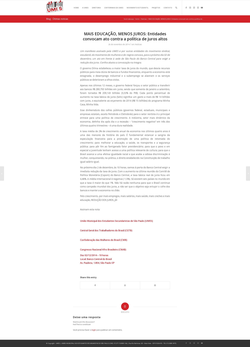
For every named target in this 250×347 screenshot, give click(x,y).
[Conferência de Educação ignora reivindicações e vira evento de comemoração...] (2, 173)
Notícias (138, 44)
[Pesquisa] (176, 7)
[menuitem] (76, 7)
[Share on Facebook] (95, 285)
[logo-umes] (54, 7)
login (94, 330)
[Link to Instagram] (190, 8)
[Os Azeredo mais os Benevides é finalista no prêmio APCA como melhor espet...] (248, 173)
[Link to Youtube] (202, 8)
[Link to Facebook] (186, 8)
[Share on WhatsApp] (125, 285)
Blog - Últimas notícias (57, 18)
